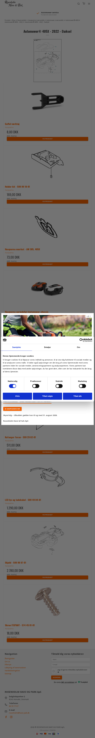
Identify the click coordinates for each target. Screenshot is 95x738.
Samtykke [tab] (16, 347)
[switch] (35, 386)
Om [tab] (78, 347)
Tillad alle (77, 396)
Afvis (17, 396)
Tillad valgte (47, 396)
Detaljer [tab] (47, 347)
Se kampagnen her (12, 409)
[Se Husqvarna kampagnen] (47, 330)
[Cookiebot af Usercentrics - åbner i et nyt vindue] (81, 340)
